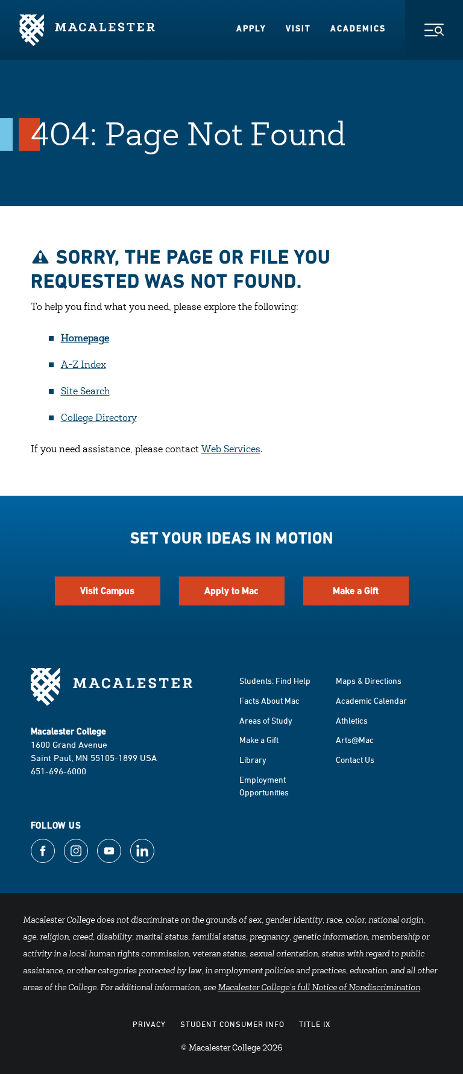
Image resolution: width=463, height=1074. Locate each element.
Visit (298, 28)
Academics (358, 28)
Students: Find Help (274, 680)
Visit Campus (107, 590)
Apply (251, 28)
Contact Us (355, 759)
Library (252, 759)
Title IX (314, 1024)
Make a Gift (356, 590)
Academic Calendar (371, 700)
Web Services (230, 450)
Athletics (352, 720)
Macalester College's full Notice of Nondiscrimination (319, 988)
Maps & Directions (369, 680)
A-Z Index (83, 365)
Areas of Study (265, 720)
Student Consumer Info (232, 1024)
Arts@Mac (355, 739)
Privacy (149, 1024)
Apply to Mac (231, 590)
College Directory (99, 418)
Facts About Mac (269, 700)
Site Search (85, 392)
